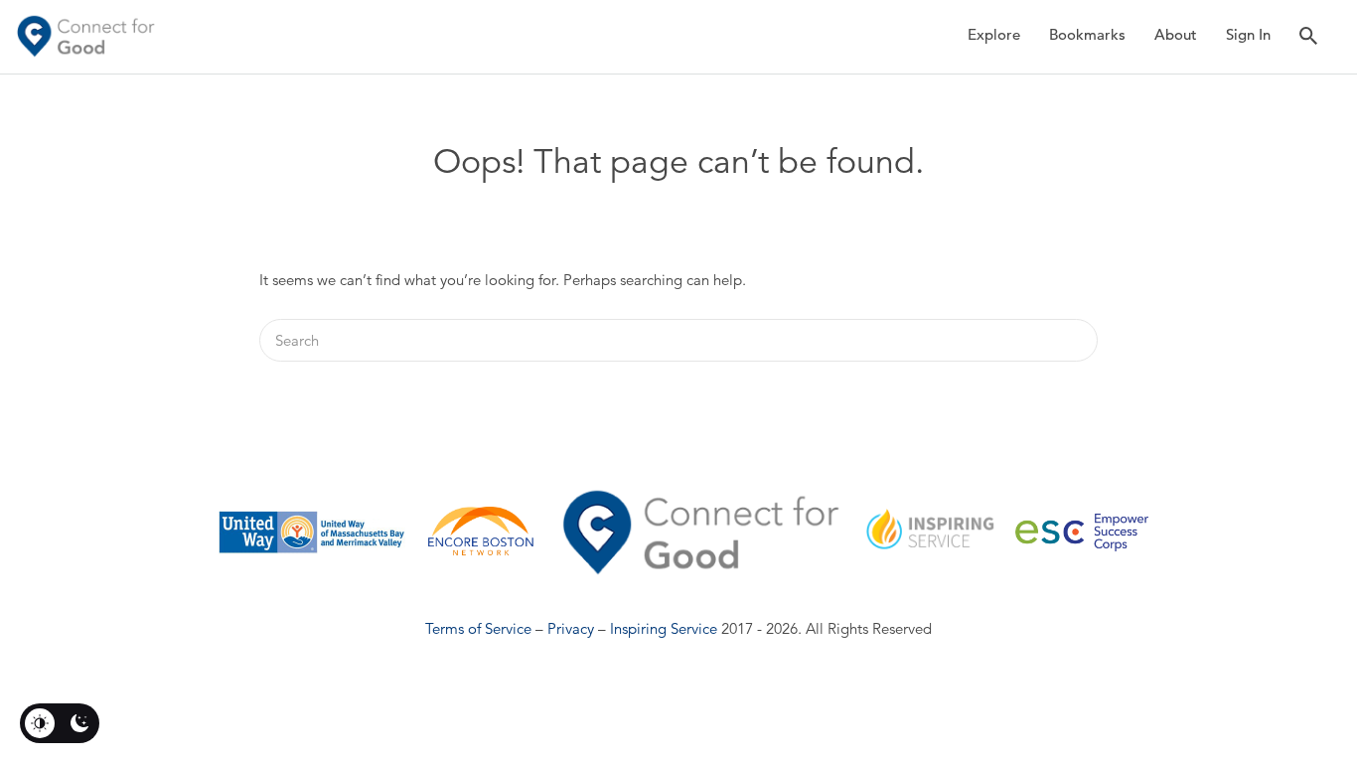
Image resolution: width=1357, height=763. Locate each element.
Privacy (570, 628)
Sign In (1248, 34)
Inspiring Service (663, 628)
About (1175, 34)
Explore (994, 34)
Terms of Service (478, 628)
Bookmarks (1087, 34)
